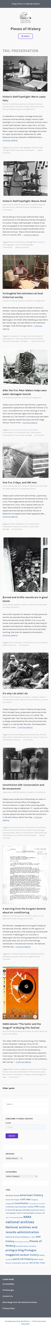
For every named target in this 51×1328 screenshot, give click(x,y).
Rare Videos (13, 1034)
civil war (25, 1199)
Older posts (9, 1088)
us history (9, 1259)
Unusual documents (28, 489)
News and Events (12, 489)
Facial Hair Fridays (23, 107)
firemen (32, 524)
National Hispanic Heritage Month (22, 109)
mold (19, 432)
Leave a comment (22, 247)
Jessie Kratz (22, 104)
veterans (43, 643)
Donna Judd (12, 643)
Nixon (29, 1237)
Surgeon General (33, 957)
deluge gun (20, 524)
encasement (21, 830)
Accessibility (8, 1284)
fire (15, 432)
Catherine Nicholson (16, 827)
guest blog (18, 735)
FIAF (35, 1069)
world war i (25, 1263)
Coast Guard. (33, 430)
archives (19, 430)
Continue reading (10, 140)
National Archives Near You (30, 700)
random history (29, 1254)
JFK (43, 1213)
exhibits (30, 1207)
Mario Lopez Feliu (17, 150)
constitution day (12, 1207)
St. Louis (16, 435)
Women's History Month (13, 1263)
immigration (38, 1213)
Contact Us (8, 1296)
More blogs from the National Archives (20, 1302)
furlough (22, 336)
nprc (28, 432)
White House (38, 1259)
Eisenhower (22, 1207)
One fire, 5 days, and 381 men (20, 482)
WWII (43, 1263)
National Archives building (16, 1237)
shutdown (24, 341)
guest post (25, 954)
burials (11, 735)
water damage (26, 435)
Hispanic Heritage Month (28, 242)
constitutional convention (37, 1203)
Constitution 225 (9, 830)
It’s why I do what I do (15, 693)
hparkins (21, 301)
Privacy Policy (9, 1308)
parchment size (20, 835)
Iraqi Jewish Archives (28, 339)
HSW (17, 339)
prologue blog (15, 1250)
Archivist (8, 1200)
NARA (27, 1217)
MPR (23, 432)
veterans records (9, 645)
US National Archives (23, 1031)
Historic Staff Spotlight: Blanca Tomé (24, 201)
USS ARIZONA (8, 740)
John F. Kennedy (11, 1217)
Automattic (25, 1324)
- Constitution (40, 792)
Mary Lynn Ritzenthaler (25, 833)
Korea (25, 735)
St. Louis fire (42, 737)
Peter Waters (36, 432)
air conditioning (14, 954)
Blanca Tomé (13, 242)
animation (16, 1069)
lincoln (21, 1217)
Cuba (10, 148)
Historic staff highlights (22, 148)
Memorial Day (34, 735)
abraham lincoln (12, 1195)
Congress (34, 1200)
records (16, 527)
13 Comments (17, 529)
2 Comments (39, 435)
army (25, 430)
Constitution (41, 827)
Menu (27, 36)
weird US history (23, 1259)
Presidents (32, 1246)
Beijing (23, 1069)
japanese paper (9, 833)
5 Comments (28, 740)
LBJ (17, 1217)
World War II (35, 1263)
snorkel (23, 527)
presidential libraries (22, 1246)
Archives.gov (8, 1290)
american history (31, 1195)
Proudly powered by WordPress (17, 1321)
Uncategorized (38, 301)
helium (29, 830)
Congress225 (10, 1203)
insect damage (39, 830)
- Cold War (34, 697)
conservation (13, 336)
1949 (10, 1069)
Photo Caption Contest (22, 1241)
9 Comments (24, 645)
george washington (23, 1210)
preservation (29, 150)
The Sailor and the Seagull (34, 1075)
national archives (20, 1222)
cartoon (30, 1069)
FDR (36, 1206)
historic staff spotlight (24, 245)
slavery (42, 1255)
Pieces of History (26, 29)
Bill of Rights (16, 1200)
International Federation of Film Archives (25, 1072)
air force (11, 430)
